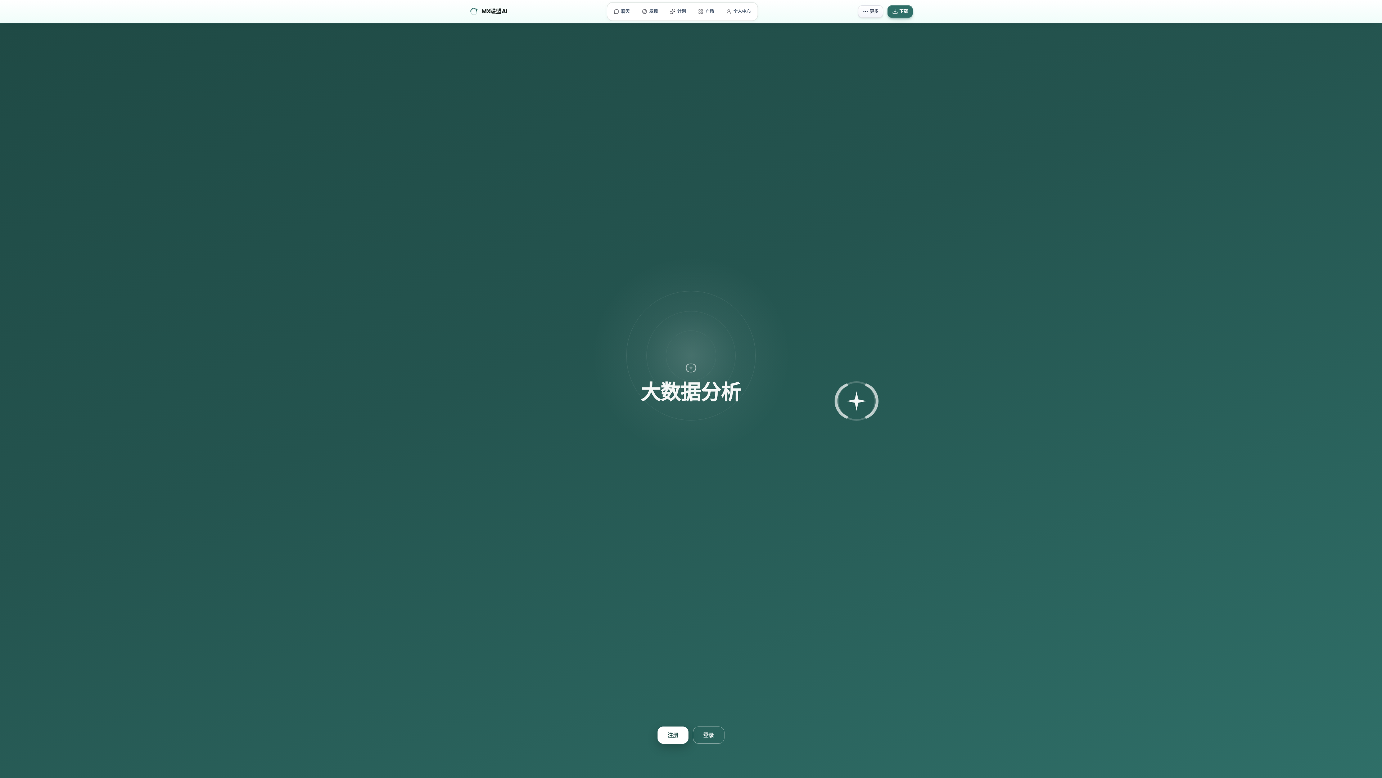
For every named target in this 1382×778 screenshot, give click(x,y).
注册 (673, 735)
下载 (903, 11)
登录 (708, 735)
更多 (874, 11)
